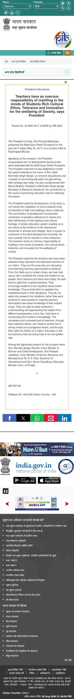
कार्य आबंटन (11, 565)
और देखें (68, 660)
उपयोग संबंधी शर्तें (16, 673)
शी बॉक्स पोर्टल (12, 599)
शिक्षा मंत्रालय (12, 641)
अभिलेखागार (45, 673)
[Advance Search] (17, 12)
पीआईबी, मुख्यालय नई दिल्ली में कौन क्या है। (25, 530)
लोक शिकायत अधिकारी (16, 540)
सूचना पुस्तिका (12, 585)
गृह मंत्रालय (11, 631)
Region (6, 2)
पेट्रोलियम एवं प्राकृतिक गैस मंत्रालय (22, 651)
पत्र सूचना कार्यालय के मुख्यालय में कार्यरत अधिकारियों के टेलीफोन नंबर (36, 525)
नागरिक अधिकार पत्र (15, 570)
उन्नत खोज (56, 52)
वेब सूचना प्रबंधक (13, 590)
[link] (37, 448)
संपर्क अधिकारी (12, 550)
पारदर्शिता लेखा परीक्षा (15, 575)
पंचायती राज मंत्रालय (15, 646)
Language (38, 2)
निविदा (32, 673)
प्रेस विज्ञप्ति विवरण (37, 61)
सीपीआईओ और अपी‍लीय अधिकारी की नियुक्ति (25, 580)
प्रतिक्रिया (60, 673)
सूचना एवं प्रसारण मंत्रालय (17, 611)
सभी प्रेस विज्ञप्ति (18, 61)
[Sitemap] (11, 12)
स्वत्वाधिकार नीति (59, 669)
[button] (68, 7)
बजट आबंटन (11, 560)
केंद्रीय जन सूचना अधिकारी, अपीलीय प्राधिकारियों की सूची (31, 555)
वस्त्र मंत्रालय (12, 616)
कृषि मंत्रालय (11, 626)
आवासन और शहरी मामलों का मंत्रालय (22, 636)
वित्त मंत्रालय (11, 621)
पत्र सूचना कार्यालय (24, 27)
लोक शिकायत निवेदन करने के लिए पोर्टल (23, 594)
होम (6, 61)
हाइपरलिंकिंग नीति (15, 669)
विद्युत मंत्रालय (12, 655)
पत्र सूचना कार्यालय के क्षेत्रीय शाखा (21, 535)
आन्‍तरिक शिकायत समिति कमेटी (19, 545)
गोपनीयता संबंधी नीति (37, 669)
